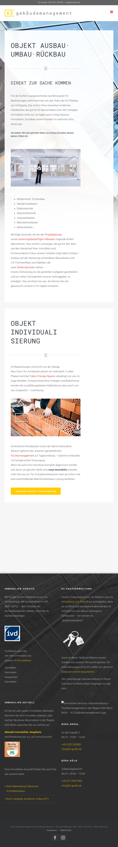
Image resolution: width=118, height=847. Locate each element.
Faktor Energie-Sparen (42, 376)
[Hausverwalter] (46, 150)
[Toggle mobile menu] (111, 11)
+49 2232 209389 (71, 744)
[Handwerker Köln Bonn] (46, 399)
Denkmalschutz (26, 267)
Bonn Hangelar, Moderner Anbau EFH (27, 798)
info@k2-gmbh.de (72, 2)
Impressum (52, 830)
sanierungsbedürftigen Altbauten (36, 239)
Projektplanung (53, 234)
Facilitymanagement (22, 455)
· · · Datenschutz (64, 830)
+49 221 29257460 (71, 780)
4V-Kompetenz (22, 660)
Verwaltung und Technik (74, 601)
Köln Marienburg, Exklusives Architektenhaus (22, 789)
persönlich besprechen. (82, 671)
